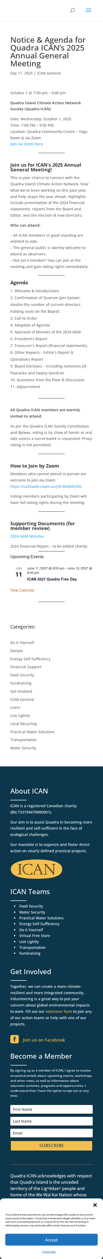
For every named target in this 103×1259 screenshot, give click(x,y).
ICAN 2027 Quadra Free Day (52, 579)
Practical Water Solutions (32, 731)
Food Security (22, 674)
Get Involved (21, 691)
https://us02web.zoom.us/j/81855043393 (46, 486)
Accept (51, 1239)
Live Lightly (20, 715)
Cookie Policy (49, 1251)
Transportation (23, 739)
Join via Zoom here (26, 143)
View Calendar (22, 590)
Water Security (23, 747)
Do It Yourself (22, 642)
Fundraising (20, 683)
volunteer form (59, 1011)
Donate (16, 650)
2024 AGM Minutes (27, 536)
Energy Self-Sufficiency (30, 658)
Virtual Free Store (34, 935)
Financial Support (25, 666)
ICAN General (49, 73)
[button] (95, 1205)
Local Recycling (23, 723)
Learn (15, 707)
